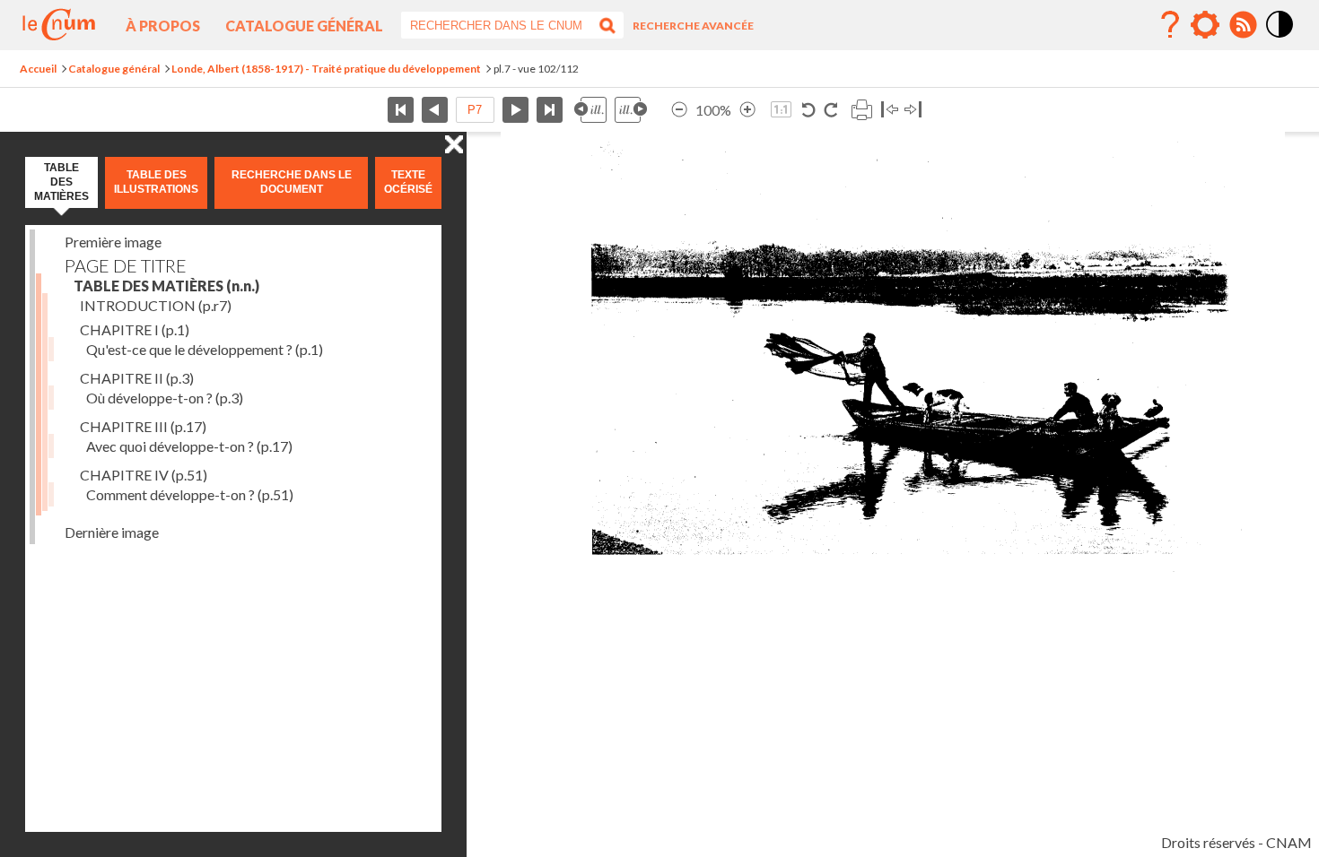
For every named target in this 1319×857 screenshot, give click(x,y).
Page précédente (435, 110)
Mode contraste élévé (1280, 38)
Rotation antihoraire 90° (809, 110)
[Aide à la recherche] (1170, 25)
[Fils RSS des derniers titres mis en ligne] (1242, 25)
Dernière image (112, 532)
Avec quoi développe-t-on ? (189, 445)
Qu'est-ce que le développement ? (204, 349)
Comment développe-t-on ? (189, 494)
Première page (401, 110)
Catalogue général (304, 25)
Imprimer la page (861, 110)
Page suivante (515, 110)
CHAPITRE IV (143, 474)
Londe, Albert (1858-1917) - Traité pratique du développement (326, 68)
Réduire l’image (679, 110)
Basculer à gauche (889, 110)
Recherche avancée (693, 25)
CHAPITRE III (143, 426)
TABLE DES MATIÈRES (166, 285)
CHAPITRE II (137, 377)
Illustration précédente (590, 110)
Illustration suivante (631, 110)
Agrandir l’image (747, 110)
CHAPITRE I (134, 329)
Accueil (38, 68)
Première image (113, 241)
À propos (163, 25)
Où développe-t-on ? (164, 397)
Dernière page (550, 110)
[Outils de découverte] (1205, 25)
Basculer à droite (913, 110)
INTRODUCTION (155, 305)
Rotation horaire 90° (830, 110)
